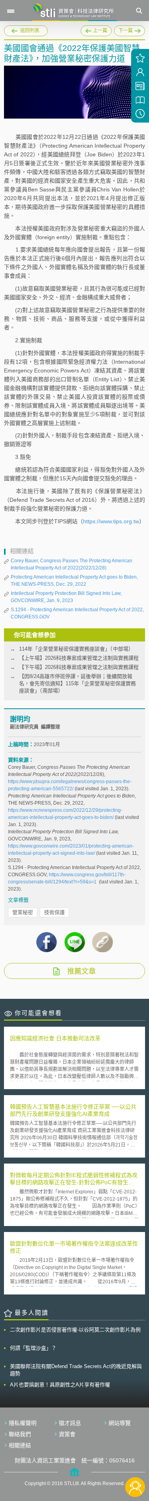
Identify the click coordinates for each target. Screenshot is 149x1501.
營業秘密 (22, 912)
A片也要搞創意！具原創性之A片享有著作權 (60, 1385)
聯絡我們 (20, 1434)
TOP (135, 1461)
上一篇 (96, 29)
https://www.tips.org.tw (111, 521)
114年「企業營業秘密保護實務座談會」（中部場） (76, 649)
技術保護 (54, 912)
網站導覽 (119, 1423)
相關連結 (20, 1445)
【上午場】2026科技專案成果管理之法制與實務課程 (79, 658)
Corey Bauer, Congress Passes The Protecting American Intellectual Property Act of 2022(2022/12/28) (71, 564)
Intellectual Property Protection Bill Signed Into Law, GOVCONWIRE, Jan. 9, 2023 (66, 597)
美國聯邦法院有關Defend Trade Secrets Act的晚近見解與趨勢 (76, 1369)
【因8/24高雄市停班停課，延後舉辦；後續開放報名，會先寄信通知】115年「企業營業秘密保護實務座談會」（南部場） (77, 683)
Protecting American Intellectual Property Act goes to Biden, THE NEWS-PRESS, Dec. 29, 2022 (74, 580)
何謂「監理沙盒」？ (33, 1348)
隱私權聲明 (23, 1423)
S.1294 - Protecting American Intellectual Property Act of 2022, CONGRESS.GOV (77, 613)
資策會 (67, 1434)
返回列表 (29, 30)
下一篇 (129, 29)
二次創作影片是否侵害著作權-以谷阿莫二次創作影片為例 (75, 1330)
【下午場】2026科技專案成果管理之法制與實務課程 (79, 667)
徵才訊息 (70, 1423)
